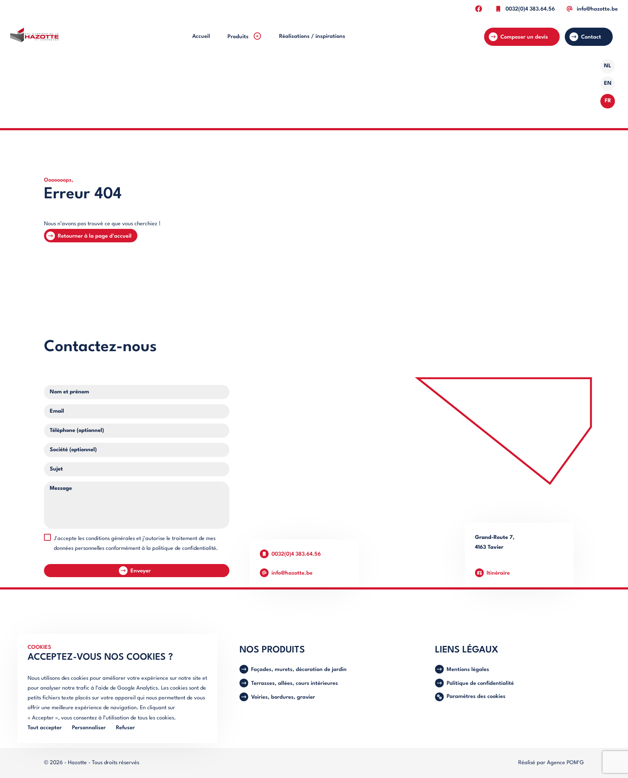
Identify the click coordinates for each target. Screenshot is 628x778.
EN (608, 83)
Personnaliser (89, 728)
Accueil (201, 36)
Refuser (125, 728)
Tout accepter (45, 728)
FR (608, 101)
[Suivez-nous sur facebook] (478, 8)
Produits (239, 37)
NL (607, 66)
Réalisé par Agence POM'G (551, 763)
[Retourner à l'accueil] (34, 37)
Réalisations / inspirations (312, 36)
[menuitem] (201, 36)
